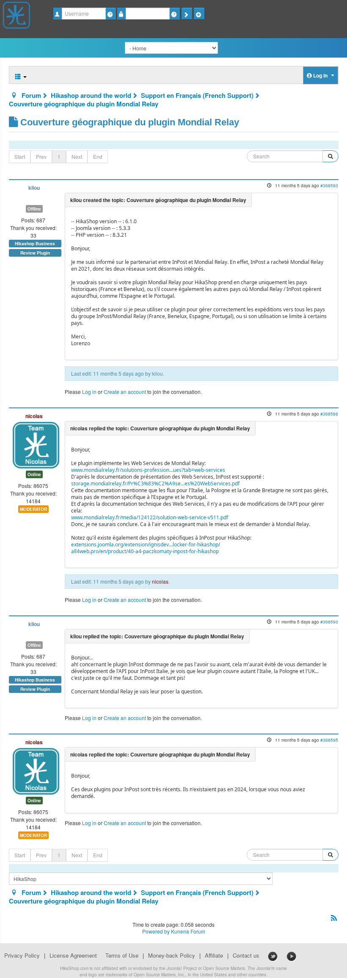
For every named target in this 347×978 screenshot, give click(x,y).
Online (34, 474)
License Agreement (73, 955)
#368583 (329, 185)
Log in (89, 391)
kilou (34, 187)
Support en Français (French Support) (197, 95)
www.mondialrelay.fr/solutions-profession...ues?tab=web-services (148, 470)
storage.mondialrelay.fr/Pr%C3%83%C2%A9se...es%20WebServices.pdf (155, 483)
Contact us (246, 955)
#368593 (329, 621)
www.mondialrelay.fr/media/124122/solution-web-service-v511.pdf (149, 517)
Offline (34, 209)
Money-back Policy (171, 955)
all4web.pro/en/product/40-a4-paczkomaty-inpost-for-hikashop (145, 551)
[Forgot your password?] (174, 13)
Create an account (125, 391)
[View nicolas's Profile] (36, 444)
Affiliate (214, 955)
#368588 (329, 413)
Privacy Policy (22, 955)
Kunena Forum (188, 931)
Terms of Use (121, 955)
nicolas (34, 416)
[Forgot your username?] (110, 13)
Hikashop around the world (91, 95)
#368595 (329, 740)
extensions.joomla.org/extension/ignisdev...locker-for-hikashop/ (145, 544)
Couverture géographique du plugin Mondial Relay (83, 103)
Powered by (156, 931)
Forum (31, 95)
